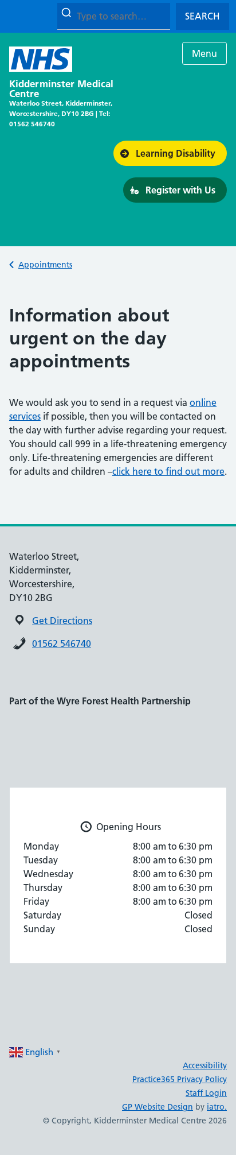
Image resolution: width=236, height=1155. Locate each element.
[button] (170, 153)
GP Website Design (157, 1107)
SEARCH (202, 16)
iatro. (217, 1107)
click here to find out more (168, 471)
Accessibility (205, 1065)
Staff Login (206, 1093)
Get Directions (62, 620)
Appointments (45, 264)
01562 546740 (61, 643)
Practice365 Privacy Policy (179, 1079)
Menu (204, 53)
